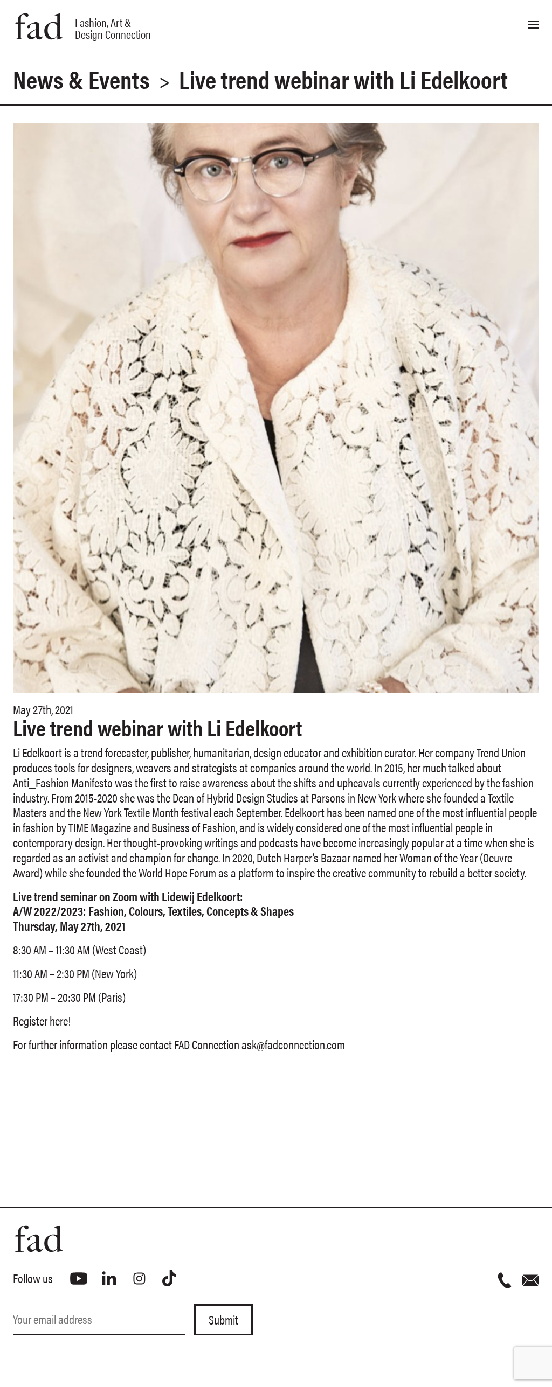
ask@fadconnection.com (293, 1044)
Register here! (42, 1020)
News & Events (81, 78)
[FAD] (144, 1238)
